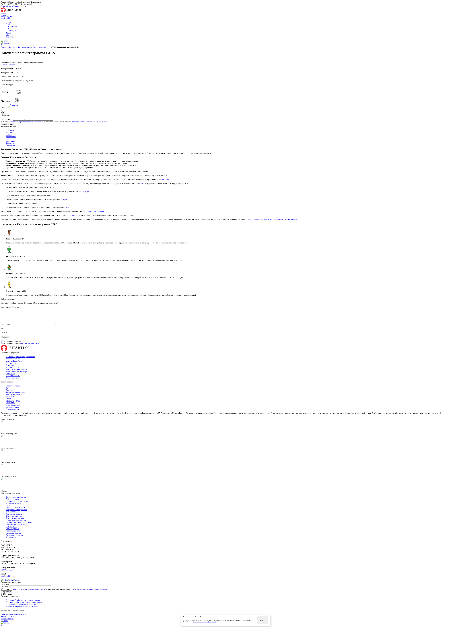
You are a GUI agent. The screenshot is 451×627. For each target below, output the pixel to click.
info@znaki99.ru (7, 18)
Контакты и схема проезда (16, 369)
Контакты (10, 37)
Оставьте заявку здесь (30, 343)
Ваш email (5, 587)
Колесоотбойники (13, 512)
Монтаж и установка (14, 394)
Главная (4, 47)
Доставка (9, 132)
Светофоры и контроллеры (16, 524)
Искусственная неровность (16, 510)
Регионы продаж (12, 409)
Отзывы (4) (10, 145)
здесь (142, 183)
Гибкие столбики (12, 499)
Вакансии (10, 390)
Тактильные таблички (42, 47)
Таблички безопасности (15, 508)
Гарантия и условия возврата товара (20, 357)
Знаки (8, 505)
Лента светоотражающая (15, 518)
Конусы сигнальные (14, 514)
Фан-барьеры (11, 537)
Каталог (4, 14)
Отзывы (9, 399)
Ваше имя (5, 584)
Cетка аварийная (12, 529)
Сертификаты (11, 26)
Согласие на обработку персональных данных (24, 602)
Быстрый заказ (7, 6)
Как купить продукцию (15, 392)
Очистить (14, 105)
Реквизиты (10, 396)
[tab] (228, 130)
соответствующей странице (93, 211)
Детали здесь (84, 191)
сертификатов (74, 215)
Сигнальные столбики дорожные (19, 522)
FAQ (7, 35)
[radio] (18, 91)
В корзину (5, 115)
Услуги (8, 22)
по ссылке (166, 179)
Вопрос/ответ (11, 137)
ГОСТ (8, 139)
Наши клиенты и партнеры (16, 371)
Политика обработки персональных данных (23, 600)
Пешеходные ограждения (16, 520)
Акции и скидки (12, 378)
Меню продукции (13, 401)
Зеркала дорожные (13, 531)
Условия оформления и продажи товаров (22, 606)
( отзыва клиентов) (9, 65)
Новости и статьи (13, 386)
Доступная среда (24, 47)
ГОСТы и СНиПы (13, 376)
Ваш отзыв (6, 324)
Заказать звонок (19, 6)
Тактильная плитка (13, 533)
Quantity (4, 107)
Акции (8, 33)
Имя (3, 328)
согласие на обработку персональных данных (27, 122)
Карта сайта (10, 374)
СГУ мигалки (11, 527)
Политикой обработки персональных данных (90, 122)
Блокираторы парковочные (16, 497)
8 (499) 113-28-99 (7, 16)
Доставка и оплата (13, 367)
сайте (67, 207)
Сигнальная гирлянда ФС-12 (17, 501)
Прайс (8, 24)
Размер (5, 92)
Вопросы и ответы (13, 359)
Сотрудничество (12, 407)
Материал (5, 101)
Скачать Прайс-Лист (14, 361)
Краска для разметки (14, 516)
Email (4, 333)
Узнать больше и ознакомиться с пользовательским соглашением (272, 219)
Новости (9, 28)
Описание (10, 130)
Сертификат (10, 141)
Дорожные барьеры (13, 503)
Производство (11, 30)
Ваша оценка (7, 307)
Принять (262, 620)
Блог (7, 388)
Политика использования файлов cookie (22, 604)
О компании (11, 365)
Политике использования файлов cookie (204, 622)
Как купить (10, 143)
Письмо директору (13, 405)
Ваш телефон (7, 119)
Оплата (9, 135)
